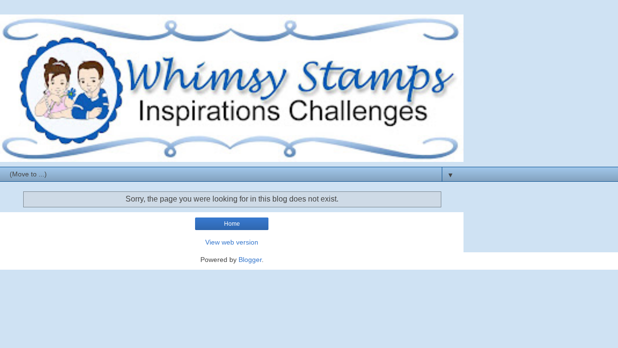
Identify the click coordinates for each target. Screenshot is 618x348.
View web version (231, 242)
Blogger (250, 259)
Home (232, 223)
